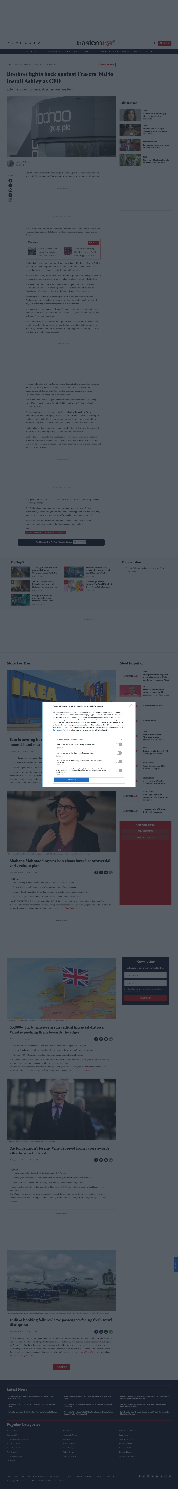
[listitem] (89, 739)
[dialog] (89, 744)
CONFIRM (71, 780)
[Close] (131, 706)
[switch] (119, 744)
